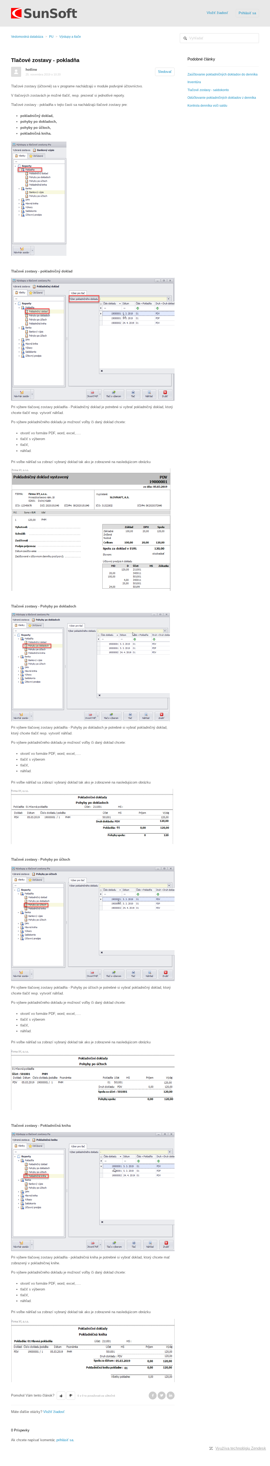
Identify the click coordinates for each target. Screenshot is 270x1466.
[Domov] (44, 13)
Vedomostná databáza (27, 37)
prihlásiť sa (64, 1440)
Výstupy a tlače (70, 37)
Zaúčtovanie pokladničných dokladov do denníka (222, 74)
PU (51, 37)
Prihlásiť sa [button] (247, 13)
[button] (61, 1396)
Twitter (162, 1395)
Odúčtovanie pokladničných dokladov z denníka (221, 98)
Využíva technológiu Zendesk (240, 1448)
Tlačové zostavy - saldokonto (208, 90)
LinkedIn (171, 1395)
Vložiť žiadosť (217, 13)
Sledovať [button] (165, 72)
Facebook (153, 1395)
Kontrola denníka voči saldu (207, 105)
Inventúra (194, 82)
